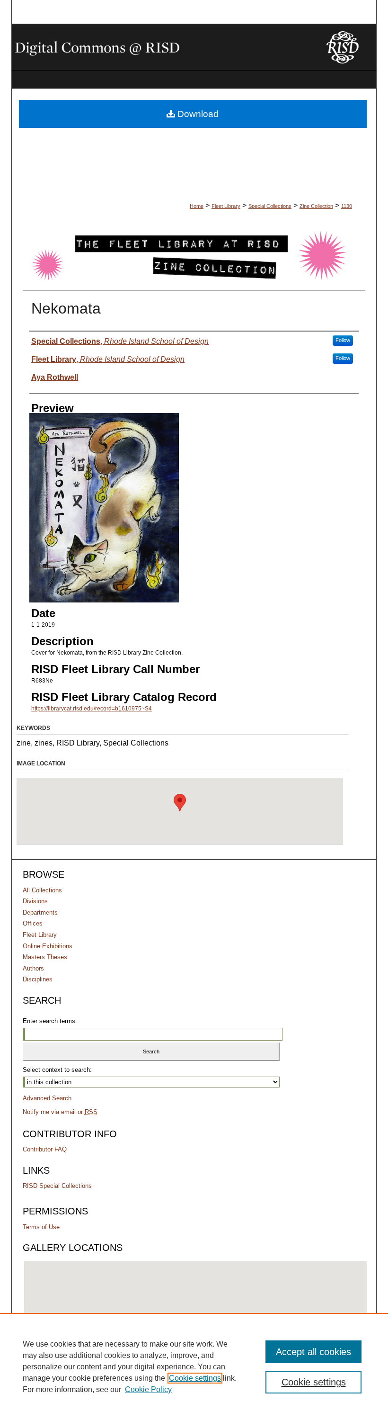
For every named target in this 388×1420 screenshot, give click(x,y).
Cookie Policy (148, 1389)
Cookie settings (195, 1378)
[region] (194, 1366)
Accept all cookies (313, 1352)
